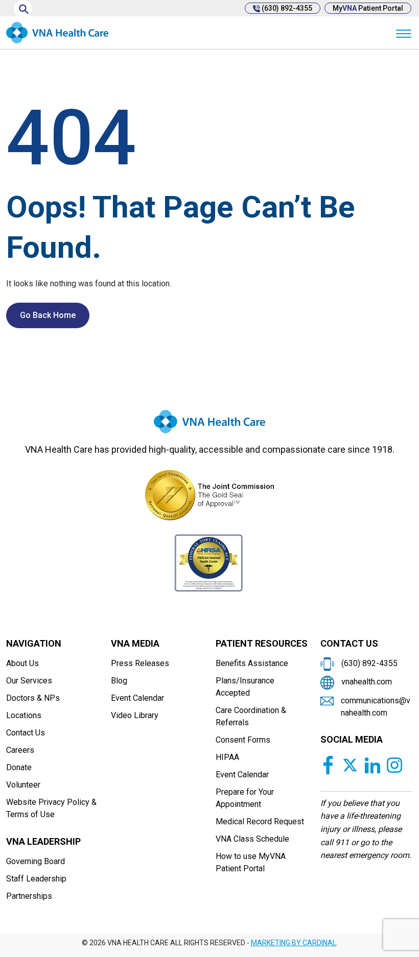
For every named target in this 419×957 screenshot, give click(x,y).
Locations (23, 715)
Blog (119, 680)
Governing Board (35, 861)
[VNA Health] (209, 426)
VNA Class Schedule (252, 839)
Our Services (29, 680)
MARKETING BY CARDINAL (293, 943)
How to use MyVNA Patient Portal (251, 862)
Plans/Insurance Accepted (245, 687)
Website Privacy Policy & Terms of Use (51, 808)
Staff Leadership (36, 879)
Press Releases (140, 663)
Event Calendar (137, 698)
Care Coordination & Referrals (251, 716)
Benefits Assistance (252, 663)
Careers (20, 750)
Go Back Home (48, 315)
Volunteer (23, 785)
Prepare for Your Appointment (245, 798)
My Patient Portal (368, 8)
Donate (19, 767)
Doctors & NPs (33, 698)
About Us (22, 663)
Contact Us (25, 733)
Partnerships (29, 896)
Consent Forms (243, 740)
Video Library (134, 715)
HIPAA (227, 757)
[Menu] (403, 33)
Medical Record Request (260, 821)
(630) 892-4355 (286, 8)
